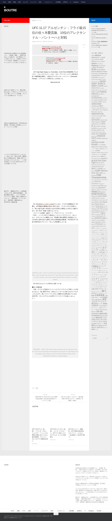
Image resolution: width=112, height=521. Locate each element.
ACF (103, 57)
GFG (98, 96)
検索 (9, 2)
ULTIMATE (94, 216)
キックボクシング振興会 (99, 238)
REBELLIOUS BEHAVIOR (102, 189)
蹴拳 (93, 327)
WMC (99, 222)
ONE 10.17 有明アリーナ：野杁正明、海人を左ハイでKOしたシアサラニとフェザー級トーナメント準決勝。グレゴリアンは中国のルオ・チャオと (92, 478)
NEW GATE (101, 166)
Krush (95, 144)
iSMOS (93, 118)
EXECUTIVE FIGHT (103, 90)
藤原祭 (100, 325)
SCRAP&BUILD (95, 200)
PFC (96, 181)
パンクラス (99, 267)
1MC (93, 55)
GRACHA (104, 102)
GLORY (100, 100)
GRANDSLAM (95, 106)
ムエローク (100, 281)
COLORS (95, 77)
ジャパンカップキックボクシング (100, 254)
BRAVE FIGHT (102, 72)
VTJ (104, 216)
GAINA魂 (94, 96)
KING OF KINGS (101, 132)
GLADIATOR (97, 98)
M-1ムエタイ (98, 154)
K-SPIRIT (98, 126)
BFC (98, 63)
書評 (103, 309)
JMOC (103, 124)
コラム (97, 244)
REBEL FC (94, 189)
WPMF (93, 224)
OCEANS (94, 175)
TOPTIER (102, 210)
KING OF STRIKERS (99, 134)
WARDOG (98, 218)
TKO (107, 208)
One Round (94, 179)
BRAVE (94, 72)
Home (4, 2)
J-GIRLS (97, 118)
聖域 (93, 325)
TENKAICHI (99, 206)
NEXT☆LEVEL (97, 169)
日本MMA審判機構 (102, 305)
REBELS (96, 192)
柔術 (97, 311)
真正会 (100, 321)
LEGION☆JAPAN (96, 152)
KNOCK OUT (98, 137)
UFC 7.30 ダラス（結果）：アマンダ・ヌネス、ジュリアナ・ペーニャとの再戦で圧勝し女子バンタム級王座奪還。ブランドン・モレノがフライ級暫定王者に (40, 435)
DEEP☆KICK (97, 86)
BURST (98, 75)
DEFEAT (105, 86)
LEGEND (100, 146)
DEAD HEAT (96, 81)
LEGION (97, 150)
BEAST (103, 61)
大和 (101, 297)
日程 (40, 2)
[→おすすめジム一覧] (55, 47)
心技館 (95, 299)
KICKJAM (93, 132)
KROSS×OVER (98, 142)
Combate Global (101, 77)
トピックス (33, 2)
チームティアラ (98, 264)
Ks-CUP (99, 144)
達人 (95, 327)
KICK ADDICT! (100, 128)
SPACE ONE (98, 202)
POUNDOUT (95, 183)
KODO (99, 138)
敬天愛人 (100, 299)
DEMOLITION (95, 88)
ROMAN (99, 196)
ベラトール (103, 270)
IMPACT (101, 109)
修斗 (104, 291)
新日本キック (97, 304)
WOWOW (103, 222)
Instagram (76, 2)
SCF (99, 198)
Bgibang (101, 63)
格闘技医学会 (97, 315)
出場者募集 (99, 295)
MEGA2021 (96, 158)
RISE (94, 193)
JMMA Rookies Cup (96, 124)
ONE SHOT (98, 179)
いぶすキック (98, 228)
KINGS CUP (94, 136)
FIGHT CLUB (95, 92)
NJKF (98, 171)
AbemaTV (95, 57)
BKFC (99, 65)
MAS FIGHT (94, 156)
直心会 (97, 321)
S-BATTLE (94, 198)
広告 (93, 299)
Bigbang (95, 65)
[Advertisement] (78, 11)
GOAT (100, 102)
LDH (96, 146)
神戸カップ (100, 323)
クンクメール (99, 241)
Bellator (94, 63)
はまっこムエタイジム (99, 232)
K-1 (93, 126)
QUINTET (102, 188)
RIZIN (100, 194)
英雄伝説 (97, 325)
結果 (19, 2)
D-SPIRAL (104, 79)
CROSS (100, 79)
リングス (96, 287)
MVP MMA (99, 164)
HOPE (101, 108)
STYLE (93, 206)
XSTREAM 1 (99, 224)
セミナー (99, 262)
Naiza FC (103, 164)
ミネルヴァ (102, 277)
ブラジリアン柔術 (97, 270)
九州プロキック (100, 289)
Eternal (97, 90)
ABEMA (97, 55)
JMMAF (103, 122)
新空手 (95, 305)
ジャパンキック (99, 256)
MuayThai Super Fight (99, 162)
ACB (100, 57)
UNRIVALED (99, 216)
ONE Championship (99, 176)
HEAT (101, 106)
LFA (105, 152)
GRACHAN (96, 104)
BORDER (98, 69)
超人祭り (105, 325)
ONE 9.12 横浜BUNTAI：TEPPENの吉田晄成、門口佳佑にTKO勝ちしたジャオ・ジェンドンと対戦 (15, 125)
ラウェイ (99, 283)
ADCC (93, 59)
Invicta (98, 116)
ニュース (25, 2)
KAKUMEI (103, 126)
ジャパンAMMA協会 (100, 252)
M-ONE (104, 154)
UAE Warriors (97, 214)
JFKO (93, 122)
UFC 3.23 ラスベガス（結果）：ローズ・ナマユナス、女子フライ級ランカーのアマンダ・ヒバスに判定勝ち (58, 433)
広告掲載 (58, 2)
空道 (105, 323)
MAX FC (98, 156)
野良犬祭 (100, 327)
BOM (94, 69)
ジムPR (101, 250)
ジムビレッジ (48, 2)
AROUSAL (99, 61)
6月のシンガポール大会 (46, 204)
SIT (106, 200)
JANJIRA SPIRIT (103, 120)
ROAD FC (94, 196)
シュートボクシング (99, 249)
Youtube (83, 2)
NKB (103, 171)
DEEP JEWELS (98, 84)
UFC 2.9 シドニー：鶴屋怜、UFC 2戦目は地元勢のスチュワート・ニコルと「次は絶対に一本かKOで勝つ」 (76, 433)
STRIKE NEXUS (99, 204)
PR (101, 186)
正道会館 (104, 317)
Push (14, 2)
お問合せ (65, 2)
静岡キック (95, 329)
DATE (93, 82)
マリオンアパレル (95, 276)
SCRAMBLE (102, 198)
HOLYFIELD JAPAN (95, 108)
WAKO (93, 218)
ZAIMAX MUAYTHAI (101, 226)
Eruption (93, 90)
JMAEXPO (98, 122)
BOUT (103, 69)
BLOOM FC (100, 67)
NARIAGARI (94, 166)
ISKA (104, 116)
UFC (37, 388)
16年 (47, 213)
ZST (93, 228)
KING (97, 132)
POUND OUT (101, 183)
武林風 (93, 319)
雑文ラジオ (105, 327)
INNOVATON (94, 115)
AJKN (96, 59)
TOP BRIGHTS (96, 210)
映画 (101, 309)
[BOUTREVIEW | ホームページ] (10, 11)
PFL (99, 181)
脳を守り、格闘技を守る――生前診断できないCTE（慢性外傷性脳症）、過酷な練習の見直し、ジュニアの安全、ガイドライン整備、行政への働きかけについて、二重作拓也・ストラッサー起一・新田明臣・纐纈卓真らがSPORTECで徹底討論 (15, 196)
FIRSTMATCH (101, 94)
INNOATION (99, 111)
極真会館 (99, 318)
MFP (100, 158)
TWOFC (102, 212)
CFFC (102, 75)
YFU (105, 224)
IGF (94, 110)
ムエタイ (96, 279)
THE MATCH (100, 208)
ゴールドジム (102, 245)
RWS (105, 196)
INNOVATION (97, 114)
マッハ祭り (104, 274)
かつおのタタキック (96, 230)
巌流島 (105, 297)
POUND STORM (96, 185)
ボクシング (99, 274)
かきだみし (104, 228)
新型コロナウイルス (99, 300)
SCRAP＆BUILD (102, 200)
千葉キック (97, 297)
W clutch (99, 220)
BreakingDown (95, 73)
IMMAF (97, 110)
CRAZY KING (94, 79)
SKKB (93, 202)
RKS (105, 194)
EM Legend (102, 88)
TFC (104, 206)
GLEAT (96, 100)
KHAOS (94, 128)
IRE (102, 116)
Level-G (102, 152)
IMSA (96, 112)
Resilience (103, 192)
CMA (105, 75)
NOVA (104, 173)
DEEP (103, 81)
